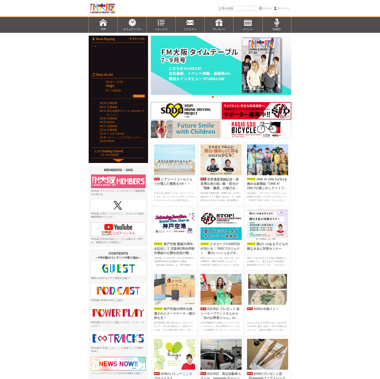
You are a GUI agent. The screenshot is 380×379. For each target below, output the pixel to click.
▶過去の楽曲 (137, 38)
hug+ (110, 86)
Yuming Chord (112, 151)
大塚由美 (116, 90)
